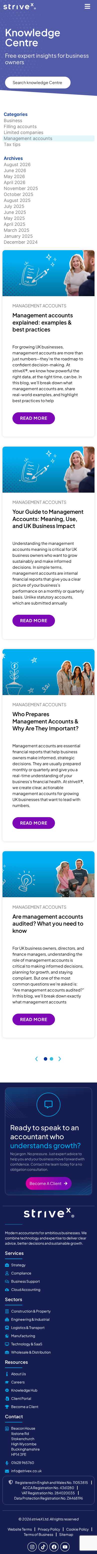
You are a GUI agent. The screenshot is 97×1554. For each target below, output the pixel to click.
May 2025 (14, 218)
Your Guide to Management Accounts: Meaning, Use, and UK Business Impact (48, 518)
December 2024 (21, 242)
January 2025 (18, 236)
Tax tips (12, 144)
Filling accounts (20, 126)
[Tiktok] (43, 1547)
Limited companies (23, 132)
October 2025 (18, 194)
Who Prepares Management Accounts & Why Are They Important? (45, 721)
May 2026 (14, 176)
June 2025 (15, 212)
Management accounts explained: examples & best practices (42, 322)
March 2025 (16, 230)
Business (13, 120)
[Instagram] (32, 1547)
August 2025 (17, 200)
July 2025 (14, 206)
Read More (33, 418)
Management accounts (28, 138)
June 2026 (15, 170)
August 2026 (17, 164)
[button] (87, 6)
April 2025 (14, 224)
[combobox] (38, 83)
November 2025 (21, 188)
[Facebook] (54, 1547)
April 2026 (14, 182)
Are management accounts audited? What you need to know (47, 923)
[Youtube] (65, 1547)
